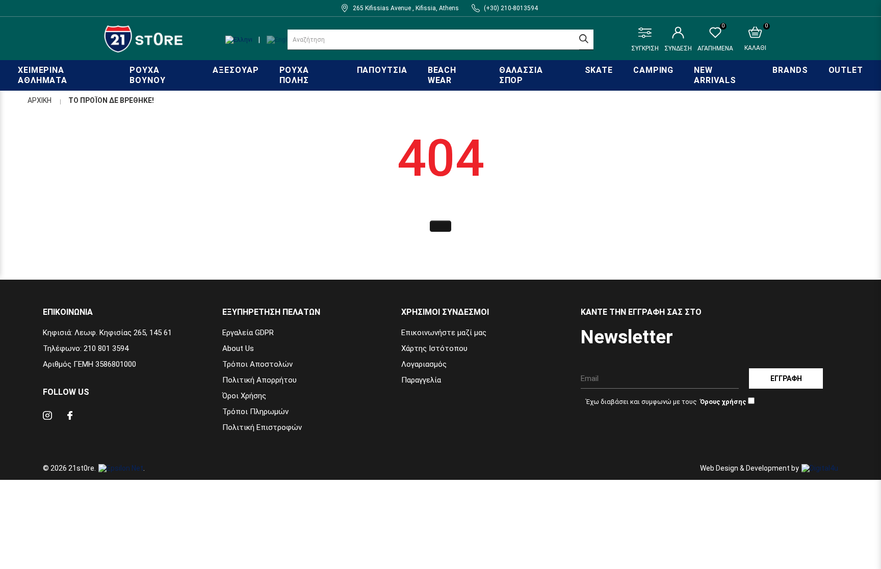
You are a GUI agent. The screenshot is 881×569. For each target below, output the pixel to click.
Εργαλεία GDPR (248, 332)
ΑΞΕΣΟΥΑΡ (235, 70)
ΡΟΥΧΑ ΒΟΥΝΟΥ (147, 75)
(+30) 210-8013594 (511, 8)
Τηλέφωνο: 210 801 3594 (85, 348)
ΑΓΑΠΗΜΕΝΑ (715, 39)
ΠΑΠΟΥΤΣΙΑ (382, 70)
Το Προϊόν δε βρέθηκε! (111, 100)
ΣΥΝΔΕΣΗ (678, 48)
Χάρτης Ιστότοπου (434, 348)
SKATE (599, 70)
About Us (238, 348)
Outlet (845, 70)
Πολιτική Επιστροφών (262, 427)
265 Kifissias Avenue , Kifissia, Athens (406, 8)
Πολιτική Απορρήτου (259, 380)
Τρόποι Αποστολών (257, 364)
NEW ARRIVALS (715, 75)
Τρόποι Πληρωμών (255, 411)
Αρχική (39, 100)
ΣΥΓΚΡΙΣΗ (645, 48)
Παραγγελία (421, 380)
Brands (790, 70)
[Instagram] (47, 417)
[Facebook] (69, 417)
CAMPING (653, 70)
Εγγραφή (786, 378)
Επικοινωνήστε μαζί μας (443, 332)
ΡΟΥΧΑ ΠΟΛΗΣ (294, 75)
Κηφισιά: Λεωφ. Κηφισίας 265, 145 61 (107, 332)
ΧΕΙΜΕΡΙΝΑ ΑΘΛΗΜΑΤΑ (42, 75)
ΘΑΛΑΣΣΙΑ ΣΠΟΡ (521, 75)
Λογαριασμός (424, 364)
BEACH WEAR (442, 75)
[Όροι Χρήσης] (722, 401)
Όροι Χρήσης (244, 395)
